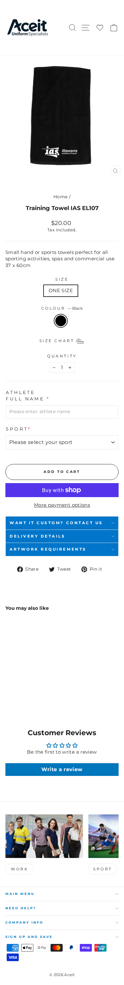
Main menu (20, 894)
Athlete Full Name (28, 396)
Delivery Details (37, 536)
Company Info (24, 922)
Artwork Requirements (48, 549)
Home (60, 196)
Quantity (62, 356)
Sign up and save (29, 937)
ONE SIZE (61, 290)
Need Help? (20, 908)
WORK (19, 869)
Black (60, 320)
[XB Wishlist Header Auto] (100, 27)
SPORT (102, 869)
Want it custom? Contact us (56, 523)
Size (61, 279)
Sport (18, 429)
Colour (62, 308)
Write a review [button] (61, 769)
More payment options (62, 505)
